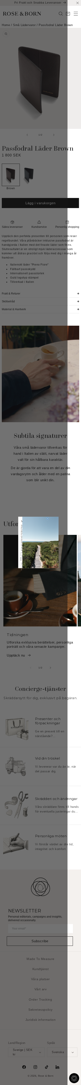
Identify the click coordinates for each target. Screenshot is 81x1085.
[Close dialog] (47, 519)
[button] (75, 13)
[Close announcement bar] (77, 3)
